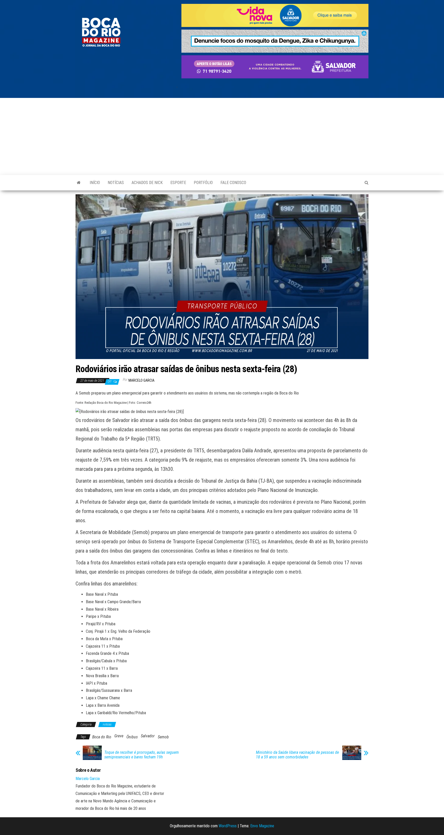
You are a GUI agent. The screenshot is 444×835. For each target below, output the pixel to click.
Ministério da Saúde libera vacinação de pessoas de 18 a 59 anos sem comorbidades (297, 754)
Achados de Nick (147, 182)
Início (95, 182)
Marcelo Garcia (141, 380)
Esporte (178, 182)
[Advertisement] (222, 136)
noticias (107, 724)
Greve (118, 735)
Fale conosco (233, 182)
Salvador (148, 735)
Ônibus (132, 737)
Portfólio (203, 182)
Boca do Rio (101, 737)
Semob (163, 737)
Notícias (116, 182)
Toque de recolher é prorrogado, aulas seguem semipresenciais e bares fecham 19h (141, 754)
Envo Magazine (262, 825)
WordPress (228, 825)
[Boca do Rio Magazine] (79, 182)
